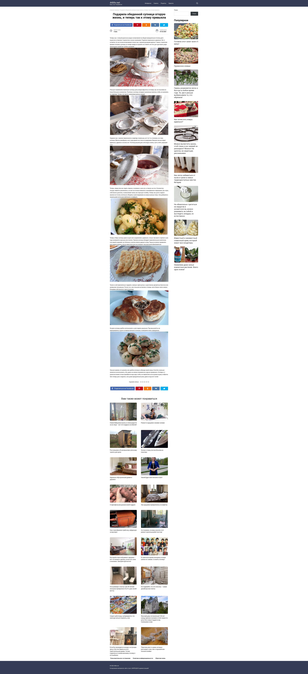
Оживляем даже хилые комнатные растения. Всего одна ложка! (186, 267)
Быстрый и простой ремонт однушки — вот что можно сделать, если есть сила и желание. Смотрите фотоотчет (123, 559)
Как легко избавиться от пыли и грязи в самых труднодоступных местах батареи (185, 178)
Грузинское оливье (182, 66)
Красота (171, 3)
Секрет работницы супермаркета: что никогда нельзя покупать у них (122, 617)
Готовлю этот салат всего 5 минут (186, 43)
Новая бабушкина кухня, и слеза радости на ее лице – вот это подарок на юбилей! (123, 424)
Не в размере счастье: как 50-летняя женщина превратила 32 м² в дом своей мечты (123, 588)
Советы (156, 3)
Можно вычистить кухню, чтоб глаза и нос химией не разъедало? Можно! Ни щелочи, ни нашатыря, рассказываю (186, 148)
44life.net (115, 2)
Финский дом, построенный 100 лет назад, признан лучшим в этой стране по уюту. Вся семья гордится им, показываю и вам (154, 619)
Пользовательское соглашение (120, 658)
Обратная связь (160, 658)
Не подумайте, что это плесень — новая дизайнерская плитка (154, 588)
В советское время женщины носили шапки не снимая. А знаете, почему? (153, 558)
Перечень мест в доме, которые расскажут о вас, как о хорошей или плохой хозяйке (153, 649)
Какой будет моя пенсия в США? (152, 477)
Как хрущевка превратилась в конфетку (154, 505)
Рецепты (163, 3)
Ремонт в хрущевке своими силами (153, 423)
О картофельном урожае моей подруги (122, 505)
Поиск (176, 10)
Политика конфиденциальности (143, 658)
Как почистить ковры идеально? (183, 120)
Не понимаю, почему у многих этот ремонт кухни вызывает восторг (152, 531)
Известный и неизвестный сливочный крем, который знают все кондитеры (185, 240)
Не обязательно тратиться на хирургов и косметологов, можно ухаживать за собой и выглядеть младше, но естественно (185, 210)
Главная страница (114, 10)
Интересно (148, 3)
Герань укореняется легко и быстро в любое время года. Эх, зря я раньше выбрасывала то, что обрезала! (186, 92)
